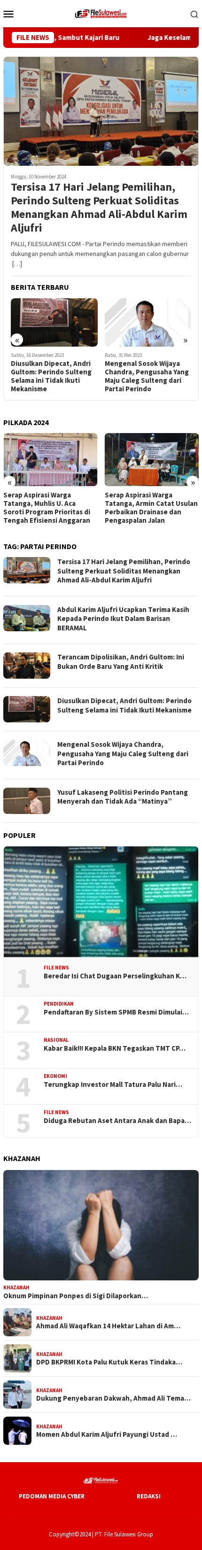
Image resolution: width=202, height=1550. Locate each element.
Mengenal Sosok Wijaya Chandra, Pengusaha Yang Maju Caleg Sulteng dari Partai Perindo (147, 376)
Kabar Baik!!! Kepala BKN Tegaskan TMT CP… (115, 1048)
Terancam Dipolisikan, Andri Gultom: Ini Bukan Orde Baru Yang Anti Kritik (120, 661)
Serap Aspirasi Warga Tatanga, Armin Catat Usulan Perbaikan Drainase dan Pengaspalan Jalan (151, 508)
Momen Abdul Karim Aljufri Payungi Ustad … (106, 1434)
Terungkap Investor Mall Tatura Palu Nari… (113, 1084)
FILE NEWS (56, 967)
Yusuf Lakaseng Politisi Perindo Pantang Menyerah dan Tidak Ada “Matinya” (122, 797)
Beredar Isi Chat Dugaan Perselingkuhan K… (115, 976)
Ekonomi (55, 1076)
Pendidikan (59, 1003)
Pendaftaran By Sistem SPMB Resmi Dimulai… (116, 1012)
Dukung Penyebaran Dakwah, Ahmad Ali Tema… (113, 1398)
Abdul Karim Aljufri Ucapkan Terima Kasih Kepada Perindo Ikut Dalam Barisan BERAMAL (123, 618)
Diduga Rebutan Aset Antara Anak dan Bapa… (117, 1120)
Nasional (56, 1040)
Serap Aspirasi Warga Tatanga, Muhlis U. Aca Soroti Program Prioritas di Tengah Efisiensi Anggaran (46, 508)
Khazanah (16, 1287)
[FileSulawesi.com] (101, 12)
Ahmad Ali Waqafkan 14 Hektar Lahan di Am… (108, 1326)
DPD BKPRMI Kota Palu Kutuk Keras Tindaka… (109, 1362)
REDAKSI (149, 1496)
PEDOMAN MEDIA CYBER (52, 1496)
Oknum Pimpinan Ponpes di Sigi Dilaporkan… (75, 1296)
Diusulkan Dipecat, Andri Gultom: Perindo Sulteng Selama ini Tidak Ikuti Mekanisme (51, 376)
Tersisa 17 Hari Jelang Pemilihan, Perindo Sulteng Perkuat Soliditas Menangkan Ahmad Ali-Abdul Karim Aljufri (99, 207)
